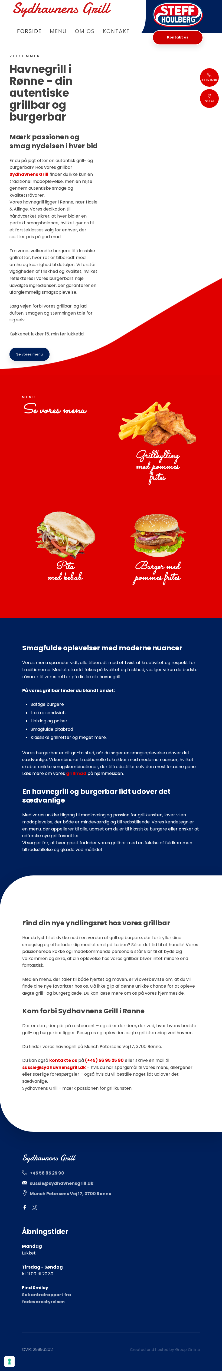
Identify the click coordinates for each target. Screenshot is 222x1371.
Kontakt (116, 31)
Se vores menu (29, 354)
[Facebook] (27, 1207)
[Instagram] (37, 1207)
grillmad (76, 773)
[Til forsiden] (61, 9)
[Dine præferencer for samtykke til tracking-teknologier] (9, 1361)
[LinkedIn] (47, 1207)
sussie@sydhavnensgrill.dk (54, 1067)
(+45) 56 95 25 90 (104, 1060)
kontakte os (63, 1060)
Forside (29, 31)
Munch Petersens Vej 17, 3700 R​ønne (70, 1194)
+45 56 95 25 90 (47, 1173)
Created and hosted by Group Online (165, 1349)
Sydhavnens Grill (28, 174)
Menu (58, 31)
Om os (85, 31)
